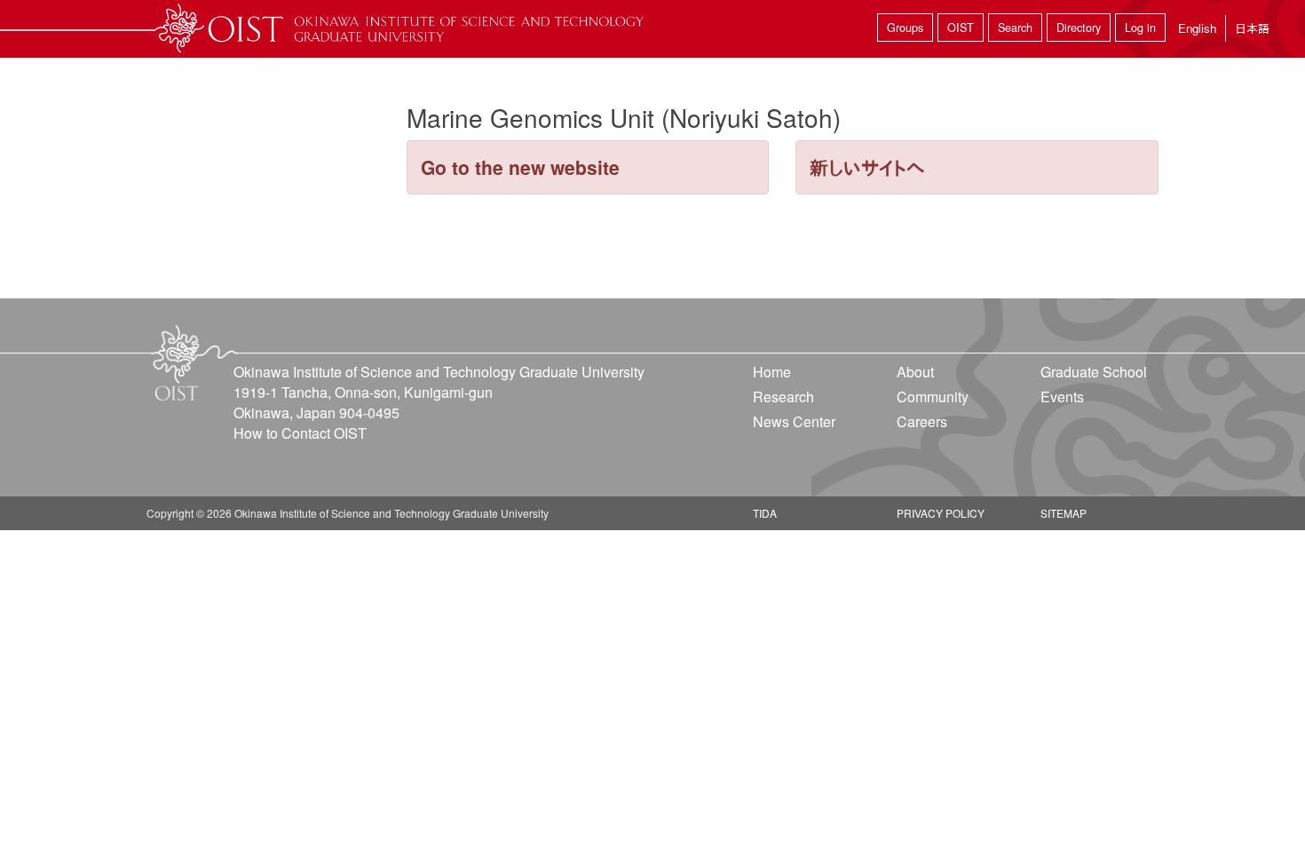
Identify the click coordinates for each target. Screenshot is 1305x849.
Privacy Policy (941, 512)
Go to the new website (520, 167)
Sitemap (1063, 512)
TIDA (765, 512)
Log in (1140, 28)
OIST (960, 28)
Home (772, 371)
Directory (1078, 28)
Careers (922, 421)
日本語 (1252, 28)
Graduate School (1093, 371)
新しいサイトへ (867, 167)
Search (1015, 28)
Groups (905, 28)
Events (1062, 396)
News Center (794, 421)
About (915, 371)
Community (933, 396)
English (1197, 28)
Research (783, 396)
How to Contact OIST (300, 433)
